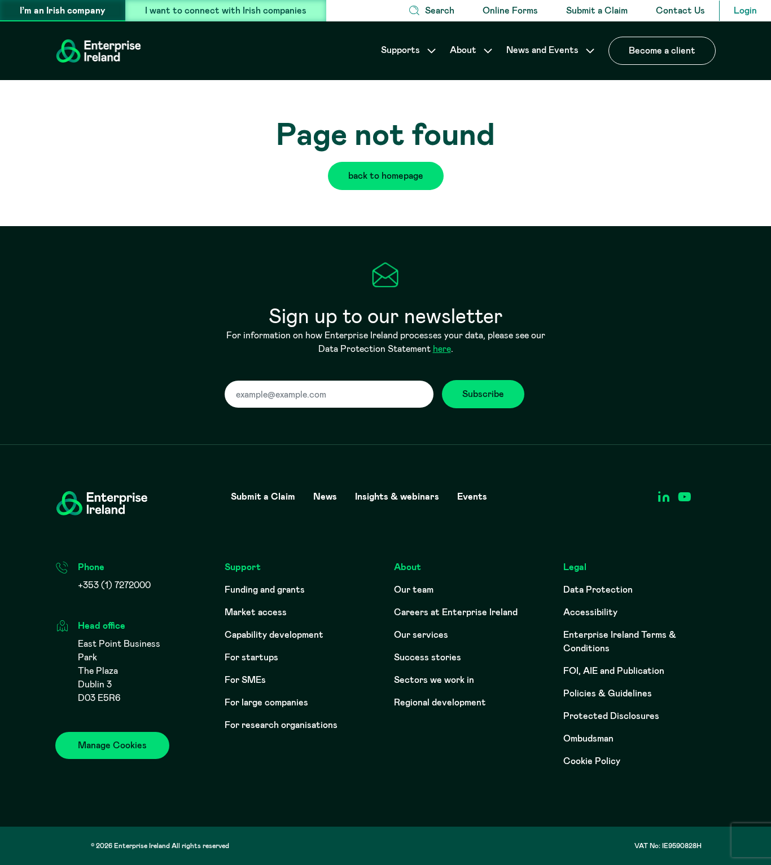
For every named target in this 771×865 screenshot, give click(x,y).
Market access (256, 612)
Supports (401, 50)
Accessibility (590, 612)
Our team (413, 589)
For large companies (266, 702)
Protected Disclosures (611, 716)
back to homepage (385, 176)
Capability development (274, 635)
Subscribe (483, 394)
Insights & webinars (397, 496)
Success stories (427, 657)
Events (472, 496)
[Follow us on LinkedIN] (663, 497)
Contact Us (680, 10)
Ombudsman (588, 738)
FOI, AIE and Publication (613, 671)
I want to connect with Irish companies (225, 10)
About (464, 50)
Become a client (662, 50)
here (442, 349)
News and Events (543, 50)
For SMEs (245, 680)
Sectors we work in (434, 680)
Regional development (440, 702)
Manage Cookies (112, 745)
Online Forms (510, 10)
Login (745, 10)
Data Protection (598, 589)
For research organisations (281, 725)
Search (439, 10)
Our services (421, 635)
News (325, 496)
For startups (251, 657)
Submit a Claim (597, 10)
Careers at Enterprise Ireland (456, 612)
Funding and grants (265, 589)
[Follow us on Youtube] (684, 497)
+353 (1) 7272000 (114, 585)
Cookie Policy (591, 761)
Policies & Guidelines (607, 693)
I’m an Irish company (63, 10)
